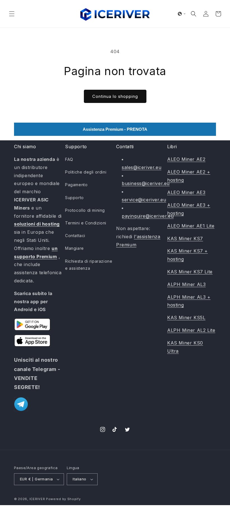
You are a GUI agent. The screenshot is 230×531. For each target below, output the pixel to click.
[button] (12, 14)
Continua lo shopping (115, 96)
